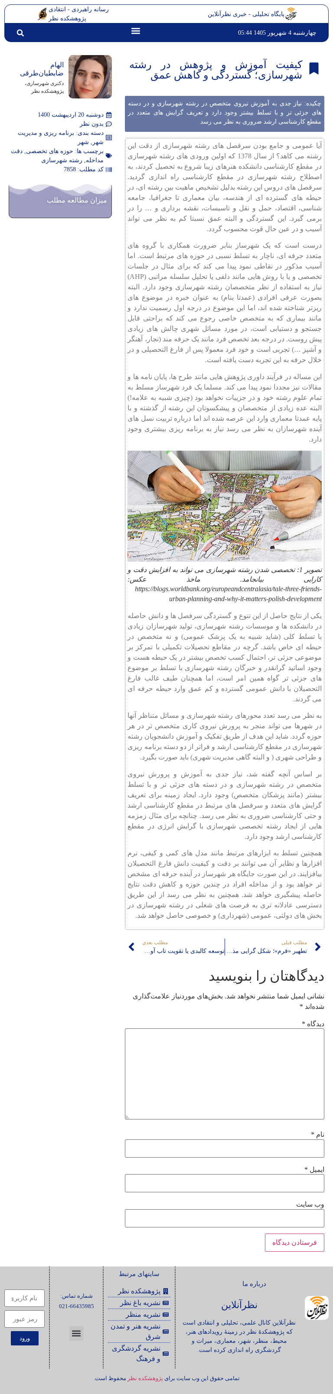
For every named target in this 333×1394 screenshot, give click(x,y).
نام (317, 1134)
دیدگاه (313, 1024)
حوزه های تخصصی (49, 151)
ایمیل (314, 1169)
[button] (135, 30)
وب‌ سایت (310, 1204)
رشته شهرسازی (61, 160)
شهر (83, 142)
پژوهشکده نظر (145, 1378)
